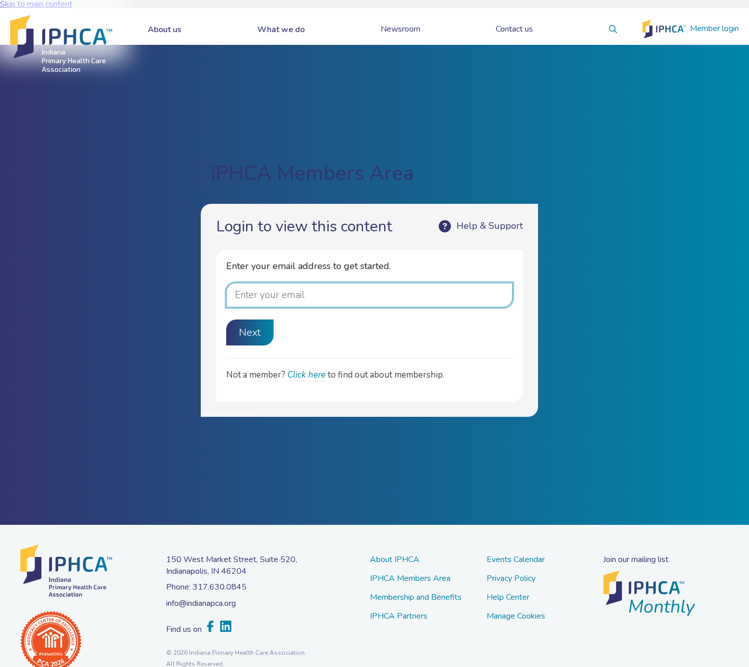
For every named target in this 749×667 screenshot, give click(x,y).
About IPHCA (394, 560)
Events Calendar (516, 560)
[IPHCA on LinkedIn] (225, 627)
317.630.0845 (220, 587)
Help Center (508, 598)
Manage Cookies (516, 617)
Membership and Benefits (416, 598)
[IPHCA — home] (61, 37)
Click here (306, 375)
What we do (281, 29)
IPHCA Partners (398, 617)
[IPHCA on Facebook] (210, 627)
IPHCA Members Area (410, 579)
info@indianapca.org (201, 603)
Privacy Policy (511, 579)
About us (164, 29)
